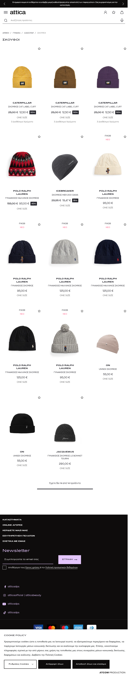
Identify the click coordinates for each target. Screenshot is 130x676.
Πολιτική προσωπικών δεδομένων (61, 567)
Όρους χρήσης (32, 567)
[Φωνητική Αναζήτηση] (122, 20)
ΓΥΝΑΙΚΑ (16, 33)
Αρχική (6, 33)
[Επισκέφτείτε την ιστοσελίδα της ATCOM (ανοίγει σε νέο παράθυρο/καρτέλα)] (112, 673)
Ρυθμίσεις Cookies (19, 664)
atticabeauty (32, 595)
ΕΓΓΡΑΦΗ (67, 559)
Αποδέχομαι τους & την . (43, 567)
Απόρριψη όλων (54, 664)
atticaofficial (15, 595)
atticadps (13, 586)
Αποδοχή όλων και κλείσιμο (91, 664)
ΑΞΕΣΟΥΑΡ (29, 33)
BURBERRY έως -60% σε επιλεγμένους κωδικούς (46, 4)
